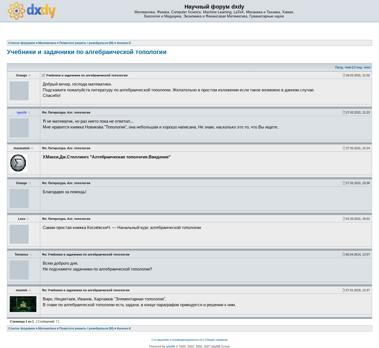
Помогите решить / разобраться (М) (86, 328)
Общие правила (216, 339)
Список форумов (21, 328)
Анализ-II (124, 328)
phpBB (170, 346)
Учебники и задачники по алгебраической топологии (87, 51)
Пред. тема (343, 67)
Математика (47, 328)
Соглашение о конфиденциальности (177, 339)
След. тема (362, 67)
